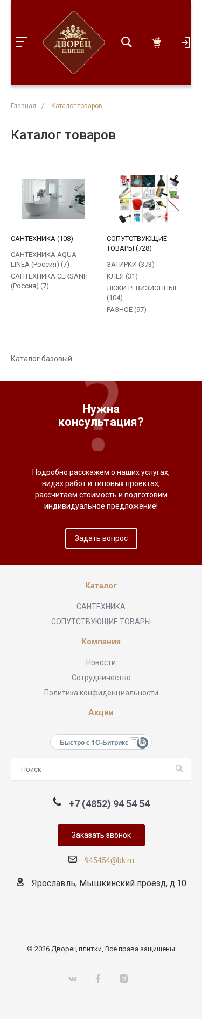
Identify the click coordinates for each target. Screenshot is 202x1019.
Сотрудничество (101, 677)
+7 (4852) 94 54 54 (109, 803)
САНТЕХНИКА (101, 606)
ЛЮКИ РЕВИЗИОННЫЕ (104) (142, 293)
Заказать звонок (101, 835)
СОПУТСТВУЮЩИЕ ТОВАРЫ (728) (137, 243)
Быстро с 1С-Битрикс (94, 742)
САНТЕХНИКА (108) (42, 238)
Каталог (101, 585)
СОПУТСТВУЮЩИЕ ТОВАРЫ (101, 621)
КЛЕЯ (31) (122, 276)
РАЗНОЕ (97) (127, 309)
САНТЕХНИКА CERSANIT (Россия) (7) (50, 281)
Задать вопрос (101, 538)
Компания (101, 641)
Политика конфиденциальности (101, 692)
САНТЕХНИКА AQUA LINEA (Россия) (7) (43, 259)
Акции (101, 712)
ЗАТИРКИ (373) (131, 264)
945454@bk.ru (109, 860)
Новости (101, 662)
